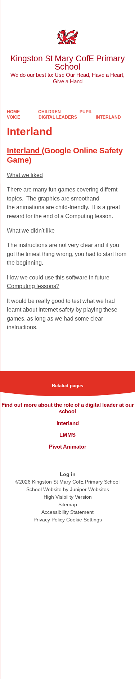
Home (13, 112)
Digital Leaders (58, 117)
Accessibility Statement (67, 512)
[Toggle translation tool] (89, 9)
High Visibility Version (68, 497)
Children (49, 112)
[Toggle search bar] (107, 9)
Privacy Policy (49, 520)
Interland (108, 117)
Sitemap (67, 504)
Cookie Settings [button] (84, 520)
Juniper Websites (89, 489)
